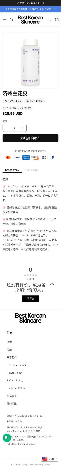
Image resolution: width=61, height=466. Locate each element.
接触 (9, 349)
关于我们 (12, 357)
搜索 (9, 341)
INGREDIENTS (31, 170)
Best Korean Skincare (26, 464)
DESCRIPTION (12, 170)
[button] (4, 19)
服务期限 (12, 403)
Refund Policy (15, 380)
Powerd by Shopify (42, 464)
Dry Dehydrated (34, 101)
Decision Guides (16, 365)
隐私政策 (12, 395)
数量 (5, 121)
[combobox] (49, 459)
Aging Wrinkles (13, 101)
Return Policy (15, 372)
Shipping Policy (16, 388)
